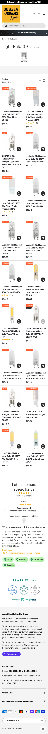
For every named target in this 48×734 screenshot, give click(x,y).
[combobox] (24, 25)
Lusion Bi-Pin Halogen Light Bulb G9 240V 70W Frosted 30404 (36, 376)
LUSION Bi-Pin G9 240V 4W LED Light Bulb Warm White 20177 (11, 332)
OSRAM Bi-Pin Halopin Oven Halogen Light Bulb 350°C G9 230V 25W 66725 (11, 161)
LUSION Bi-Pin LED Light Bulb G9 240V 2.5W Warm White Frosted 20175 (35, 115)
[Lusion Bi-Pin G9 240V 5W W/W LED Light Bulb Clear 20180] (36, 272)
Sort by (5, 79)
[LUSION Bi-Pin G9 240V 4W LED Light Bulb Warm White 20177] (12, 314)
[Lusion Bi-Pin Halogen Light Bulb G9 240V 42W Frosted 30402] (36, 186)
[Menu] (44, 13)
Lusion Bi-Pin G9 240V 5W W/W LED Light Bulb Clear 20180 (35, 290)
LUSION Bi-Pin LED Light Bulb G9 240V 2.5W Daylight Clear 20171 (35, 457)
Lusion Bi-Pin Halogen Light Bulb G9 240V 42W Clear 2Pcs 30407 (12, 249)
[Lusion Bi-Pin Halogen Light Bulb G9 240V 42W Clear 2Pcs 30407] (12, 231)
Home (4, 39)
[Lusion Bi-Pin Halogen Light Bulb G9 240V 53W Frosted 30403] (12, 359)
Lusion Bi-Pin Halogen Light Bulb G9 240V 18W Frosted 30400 (12, 289)
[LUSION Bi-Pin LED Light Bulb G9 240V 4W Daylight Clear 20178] (12, 439)
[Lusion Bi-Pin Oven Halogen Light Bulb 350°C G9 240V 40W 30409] (12, 398)
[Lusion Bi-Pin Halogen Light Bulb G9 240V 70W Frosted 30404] (36, 359)
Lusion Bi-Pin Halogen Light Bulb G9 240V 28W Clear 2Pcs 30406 (12, 115)
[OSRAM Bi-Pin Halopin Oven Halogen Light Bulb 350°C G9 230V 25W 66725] (12, 142)
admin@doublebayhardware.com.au (24, 676)
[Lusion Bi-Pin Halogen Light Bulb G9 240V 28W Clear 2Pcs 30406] (12, 97)
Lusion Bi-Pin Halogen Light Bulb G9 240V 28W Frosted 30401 (36, 159)
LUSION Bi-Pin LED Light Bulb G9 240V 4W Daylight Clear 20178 (11, 457)
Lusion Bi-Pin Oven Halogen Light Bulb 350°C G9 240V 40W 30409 (12, 415)
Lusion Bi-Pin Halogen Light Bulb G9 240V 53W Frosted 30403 (12, 376)
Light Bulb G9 (12, 39)
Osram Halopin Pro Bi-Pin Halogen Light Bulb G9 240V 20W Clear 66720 (36, 332)
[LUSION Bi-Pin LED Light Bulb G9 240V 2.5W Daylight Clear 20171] (36, 439)
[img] (24, 493)
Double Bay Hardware (15, 728)
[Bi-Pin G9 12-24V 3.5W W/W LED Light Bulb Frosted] (36, 398)
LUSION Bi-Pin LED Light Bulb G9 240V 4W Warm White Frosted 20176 (11, 204)
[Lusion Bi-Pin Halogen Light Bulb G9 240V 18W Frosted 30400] (12, 272)
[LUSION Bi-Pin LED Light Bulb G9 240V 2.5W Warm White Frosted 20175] (36, 97)
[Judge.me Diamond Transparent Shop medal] (12, 590)
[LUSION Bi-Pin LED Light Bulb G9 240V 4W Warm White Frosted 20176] (12, 186)
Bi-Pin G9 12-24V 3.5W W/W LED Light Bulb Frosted (35, 415)
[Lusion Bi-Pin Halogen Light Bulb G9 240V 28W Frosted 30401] (36, 142)
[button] (39, 13)
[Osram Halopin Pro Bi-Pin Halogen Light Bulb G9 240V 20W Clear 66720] (36, 314)
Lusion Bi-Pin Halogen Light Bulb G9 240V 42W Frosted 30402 (36, 203)
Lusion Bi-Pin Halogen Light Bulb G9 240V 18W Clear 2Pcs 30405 (36, 249)
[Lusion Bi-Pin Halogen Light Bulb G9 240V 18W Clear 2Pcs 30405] (36, 231)
